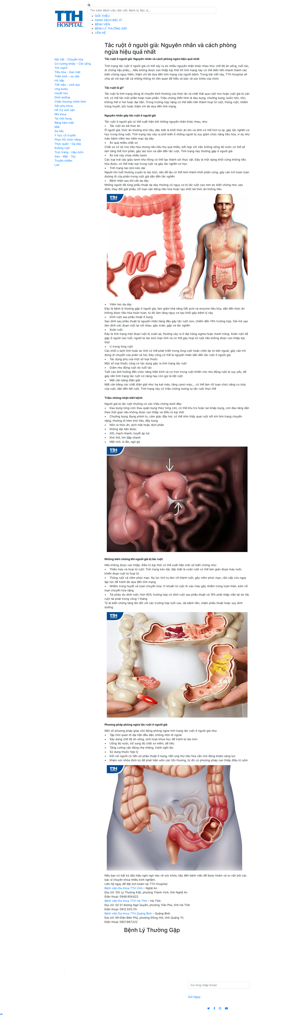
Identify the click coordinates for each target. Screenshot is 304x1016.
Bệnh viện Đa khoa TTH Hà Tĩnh (125, 901)
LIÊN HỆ (100, 32)
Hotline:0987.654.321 (236, 19)
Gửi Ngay (194, 997)
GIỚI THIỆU (102, 16)
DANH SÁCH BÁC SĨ (108, 20)
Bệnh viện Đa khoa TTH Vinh (123, 888)
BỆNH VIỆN (102, 24)
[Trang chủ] (68, 18)
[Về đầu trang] (1, 1014)
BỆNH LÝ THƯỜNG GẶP (111, 28)
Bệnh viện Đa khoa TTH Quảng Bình (128, 913)
